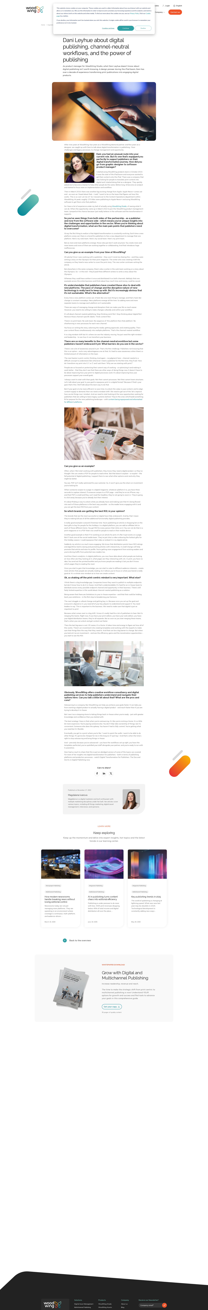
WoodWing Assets (105, 1307)
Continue (126, 28)
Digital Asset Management (83, 1304)
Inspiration (51, 25)
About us (124, 1304)
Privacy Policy (134, 13)
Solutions (78, 1300)
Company (125, 1300)
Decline (143, 28)
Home (43, 25)
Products (102, 1300)
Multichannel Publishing (82, 1307)
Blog (122, 1307)
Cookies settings (108, 28)
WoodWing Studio (119, 206)
